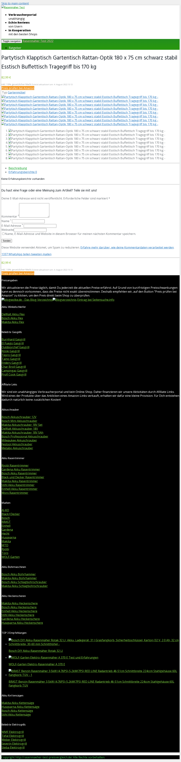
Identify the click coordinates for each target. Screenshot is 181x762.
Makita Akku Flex (13, 322)
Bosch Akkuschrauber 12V (19, 417)
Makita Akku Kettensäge (18, 703)
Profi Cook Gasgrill (14, 374)
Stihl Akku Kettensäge (16, 714)
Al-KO (5, 510)
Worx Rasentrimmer (15, 493)
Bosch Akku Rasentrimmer (19, 473)
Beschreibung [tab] (17, 168)
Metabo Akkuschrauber (17, 448)
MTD (5, 545)
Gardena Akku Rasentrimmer (21, 469)
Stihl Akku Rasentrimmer (18, 485)
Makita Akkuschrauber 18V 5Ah (22, 432)
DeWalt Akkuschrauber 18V (20, 429)
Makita (6, 541)
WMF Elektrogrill (13, 732)
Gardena (7, 530)
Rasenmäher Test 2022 (38, 41)
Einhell (6, 526)
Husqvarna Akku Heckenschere (22, 623)
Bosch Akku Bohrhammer (19, 574)
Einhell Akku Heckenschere (19, 611)
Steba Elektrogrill (13, 747)
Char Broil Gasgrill (14, 367)
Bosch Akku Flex (12, 318)
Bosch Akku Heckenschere (19, 607)
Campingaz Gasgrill (14, 370)
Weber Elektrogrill (14, 740)
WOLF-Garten (11, 557)
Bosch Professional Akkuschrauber (25, 436)
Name (6, 221)
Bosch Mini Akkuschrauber (19, 421)
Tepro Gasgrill (11, 355)
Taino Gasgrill (11, 359)
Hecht (5, 533)
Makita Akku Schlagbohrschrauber (25, 586)
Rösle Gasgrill (11, 351)
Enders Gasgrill (12, 363)
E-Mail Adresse (12, 226)
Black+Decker (11, 514)
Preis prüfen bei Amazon (17, 88)
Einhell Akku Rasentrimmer (19, 489)
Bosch (6, 518)
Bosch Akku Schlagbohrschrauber (24, 582)
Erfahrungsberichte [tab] (22, 172)
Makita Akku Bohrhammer (19, 578)
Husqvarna (9, 537)
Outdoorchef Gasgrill (15, 347)
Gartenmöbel (16, 92)
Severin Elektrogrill (14, 744)
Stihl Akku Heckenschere (18, 615)
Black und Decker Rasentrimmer (23, 477)
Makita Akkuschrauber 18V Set (22, 425)
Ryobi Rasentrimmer (15, 465)
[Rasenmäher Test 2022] (13, 7)
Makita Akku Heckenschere (20, 603)
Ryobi (5, 549)
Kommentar (10, 216)
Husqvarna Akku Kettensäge (20, 707)
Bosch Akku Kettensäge (17, 711)
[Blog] (65, 300)
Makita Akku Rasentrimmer (20, 481)
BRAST (6, 522)
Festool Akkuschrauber (17, 444)
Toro (5, 553)
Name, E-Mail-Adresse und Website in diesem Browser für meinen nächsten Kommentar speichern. (70, 234)
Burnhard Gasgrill (13, 339)
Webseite (7, 230)
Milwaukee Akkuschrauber (19, 440)
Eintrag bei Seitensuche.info (95, 300)
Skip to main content (15, 3)
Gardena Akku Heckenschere (21, 619)
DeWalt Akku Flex (13, 314)
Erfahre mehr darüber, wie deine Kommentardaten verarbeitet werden (127, 247)
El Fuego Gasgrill (13, 343)
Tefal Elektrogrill (13, 736)
